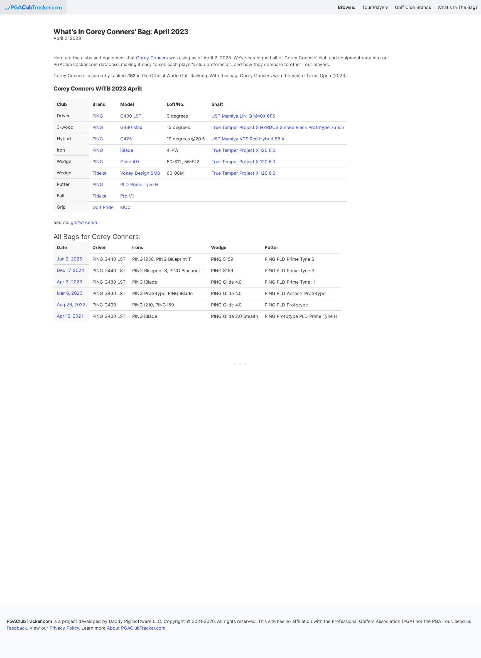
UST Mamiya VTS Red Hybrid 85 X (248, 139)
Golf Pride (103, 207)
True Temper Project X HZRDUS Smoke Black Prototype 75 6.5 (278, 127)
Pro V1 (127, 196)
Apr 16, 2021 (70, 316)
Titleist (99, 173)
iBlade (126, 150)
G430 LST (130, 116)
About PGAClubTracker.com (136, 628)
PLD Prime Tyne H (139, 184)
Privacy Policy (64, 628)
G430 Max (131, 127)
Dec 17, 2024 (70, 270)
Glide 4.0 (129, 161)
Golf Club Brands (413, 7)
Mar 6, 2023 (69, 293)
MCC (125, 207)
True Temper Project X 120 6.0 (243, 150)
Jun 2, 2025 (69, 259)
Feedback (17, 628)
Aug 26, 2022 (71, 304)
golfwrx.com (84, 222)
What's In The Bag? (458, 7)
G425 (126, 139)
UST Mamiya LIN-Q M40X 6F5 (243, 116)
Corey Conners (152, 57)
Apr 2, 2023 (69, 281)
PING (97, 116)
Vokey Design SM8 (140, 173)
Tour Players (375, 7)
